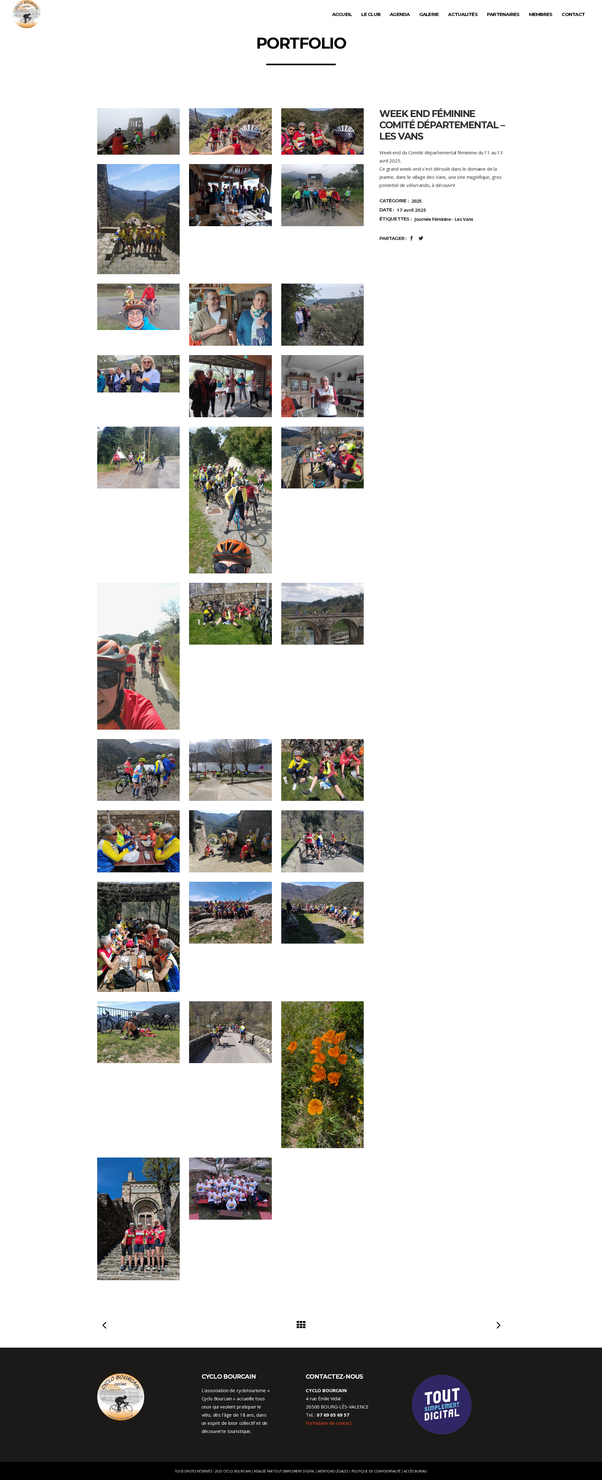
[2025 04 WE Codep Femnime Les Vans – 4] (138, 219)
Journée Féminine (432, 219)
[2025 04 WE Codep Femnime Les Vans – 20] (230, 770)
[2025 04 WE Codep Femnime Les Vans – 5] (230, 195)
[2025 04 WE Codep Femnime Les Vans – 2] (230, 131)
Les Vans (464, 219)
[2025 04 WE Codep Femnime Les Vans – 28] (138, 1032)
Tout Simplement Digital (293, 1471)
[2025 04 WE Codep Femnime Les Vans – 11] (230, 386)
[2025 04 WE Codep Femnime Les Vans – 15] (322, 457)
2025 (416, 201)
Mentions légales (333, 1471)
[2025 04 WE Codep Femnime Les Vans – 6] (322, 195)
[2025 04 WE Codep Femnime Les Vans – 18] (322, 614)
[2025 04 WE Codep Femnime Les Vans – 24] (322, 841)
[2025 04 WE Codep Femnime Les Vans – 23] (230, 841)
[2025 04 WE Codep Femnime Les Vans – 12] (322, 386)
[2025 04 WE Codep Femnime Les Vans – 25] (138, 937)
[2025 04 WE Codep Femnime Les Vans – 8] (230, 315)
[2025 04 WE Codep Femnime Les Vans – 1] (138, 131)
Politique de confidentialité (376, 1471)
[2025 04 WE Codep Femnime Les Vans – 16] (138, 656)
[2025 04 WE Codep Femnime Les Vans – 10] (138, 373)
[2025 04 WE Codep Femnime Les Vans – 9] (322, 314)
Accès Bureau (415, 1471)
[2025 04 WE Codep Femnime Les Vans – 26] (230, 913)
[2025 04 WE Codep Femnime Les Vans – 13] (138, 457)
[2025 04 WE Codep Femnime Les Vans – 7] (138, 307)
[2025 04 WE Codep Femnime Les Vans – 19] (138, 770)
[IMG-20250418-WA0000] (230, 1188)
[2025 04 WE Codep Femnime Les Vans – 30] (322, 1074)
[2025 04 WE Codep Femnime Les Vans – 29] (230, 1032)
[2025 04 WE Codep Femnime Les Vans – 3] (322, 131)
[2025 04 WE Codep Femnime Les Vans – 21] (322, 770)
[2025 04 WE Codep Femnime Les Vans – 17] (230, 614)
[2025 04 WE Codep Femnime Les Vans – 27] (322, 913)
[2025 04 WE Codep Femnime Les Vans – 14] (230, 500)
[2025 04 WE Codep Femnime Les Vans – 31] (138, 1219)
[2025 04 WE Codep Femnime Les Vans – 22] (138, 841)
